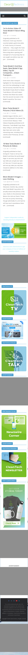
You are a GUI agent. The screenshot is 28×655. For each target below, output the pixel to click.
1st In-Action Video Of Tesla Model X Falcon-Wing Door (14, 30)
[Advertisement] (14, 269)
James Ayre (10, 181)
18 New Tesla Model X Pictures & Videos (12, 144)
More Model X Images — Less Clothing (13, 178)
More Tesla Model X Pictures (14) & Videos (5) (13, 109)
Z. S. (9, 35)
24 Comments (13, 148)
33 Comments (16, 181)
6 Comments (13, 77)
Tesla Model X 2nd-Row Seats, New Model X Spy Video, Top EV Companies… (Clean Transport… (12, 70)
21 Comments (13, 35)
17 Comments (13, 113)
